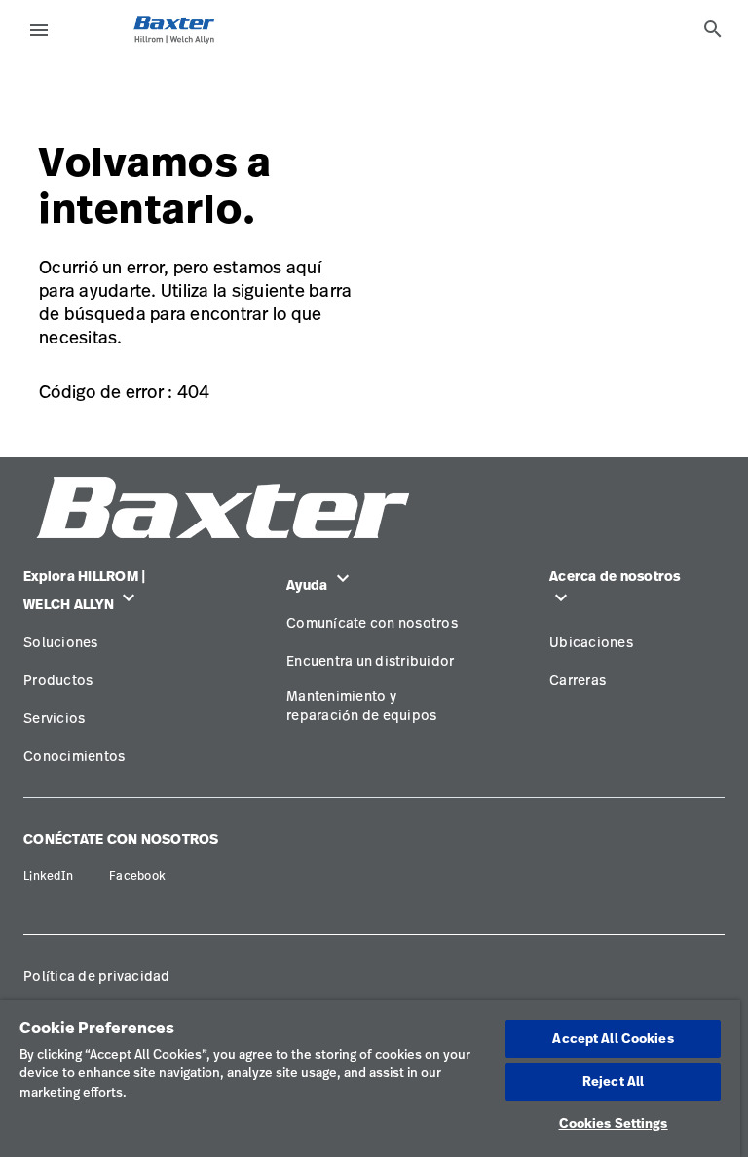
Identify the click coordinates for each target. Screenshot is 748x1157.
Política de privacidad (96, 975)
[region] (370, 1078)
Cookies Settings (613, 1123)
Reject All (613, 1081)
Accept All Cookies (612, 1038)
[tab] (713, 29)
